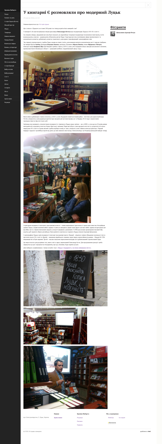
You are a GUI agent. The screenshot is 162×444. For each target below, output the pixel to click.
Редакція (80, 417)
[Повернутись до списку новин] (148, 5)
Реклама (79, 421)
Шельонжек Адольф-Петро (125, 32)
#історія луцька (44, 24)
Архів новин (58, 417)
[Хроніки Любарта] (37, 413)
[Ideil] (145, 431)
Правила (79, 425)
